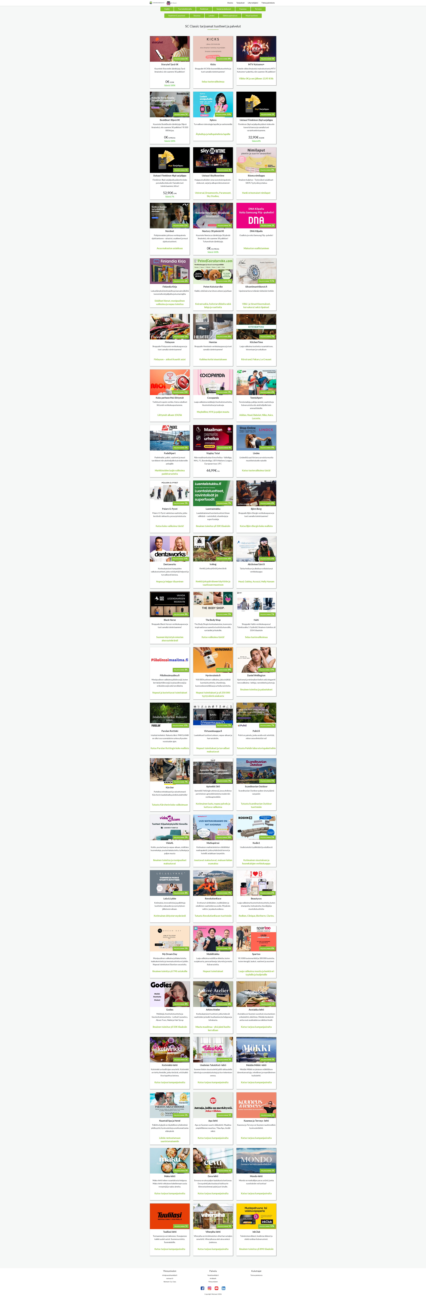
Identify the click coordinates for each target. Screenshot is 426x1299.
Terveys (258, 9)
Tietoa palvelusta (268, 3)
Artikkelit (213, 1278)
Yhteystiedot (213, 1282)
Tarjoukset (240, 3)
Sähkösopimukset (230, 15)
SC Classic (174, 3)
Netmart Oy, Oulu (170, 1282)
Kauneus (243, 9)
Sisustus (196, 15)
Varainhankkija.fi (213, 1275)
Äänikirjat (204, 9)
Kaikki (167, 9)
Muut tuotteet (252, 15)
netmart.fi (169, 1278)
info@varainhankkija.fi (169, 1275)
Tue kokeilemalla (185, 9)
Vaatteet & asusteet (176, 15)
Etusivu (230, 3)
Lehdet (211, 15)
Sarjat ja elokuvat (224, 9)
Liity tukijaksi (253, 3)
